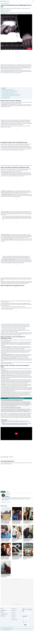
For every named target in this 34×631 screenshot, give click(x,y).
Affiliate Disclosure (13, 610)
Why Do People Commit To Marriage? (7, 89)
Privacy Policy (13, 612)
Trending (4, 3)
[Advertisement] (16, 57)
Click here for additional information (7, 629)
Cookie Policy (13, 617)
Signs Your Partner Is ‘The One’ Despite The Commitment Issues (11, 94)
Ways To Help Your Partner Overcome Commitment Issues (10, 95)
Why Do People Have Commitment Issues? (8, 93)
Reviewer (3, 491)
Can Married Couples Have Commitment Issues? (9, 90)
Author (8, 491)
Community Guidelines (14, 619)
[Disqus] (16, 476)
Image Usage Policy (14, 608)
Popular (7, 3)
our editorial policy (3, 13)
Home (1, 3)
